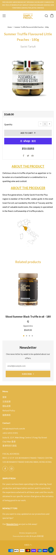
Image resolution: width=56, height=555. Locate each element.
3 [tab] (29, 335)
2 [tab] (26, 335)
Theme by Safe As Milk (21, 536)
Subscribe (27, 374)
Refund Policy (8, 410)
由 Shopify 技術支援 (36, 536)
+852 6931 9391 (10, 433)
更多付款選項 (28, 148)
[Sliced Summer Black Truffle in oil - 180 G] (28, 290)
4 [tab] (32, 335)
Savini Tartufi (28, 46)
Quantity (8, 124)
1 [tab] (23, 335)
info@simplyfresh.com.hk (13, 428)
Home (10, 27)
